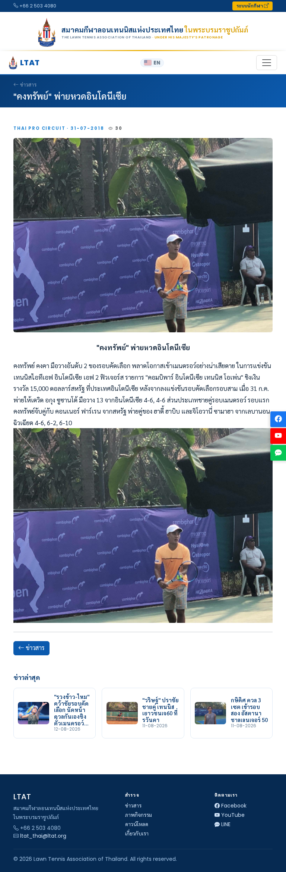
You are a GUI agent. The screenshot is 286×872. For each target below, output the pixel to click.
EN (156, 62)
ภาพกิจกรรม (138, 815)
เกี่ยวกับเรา (137, 833)
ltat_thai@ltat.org (43, 836)
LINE (226, 824)
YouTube (233, 815)
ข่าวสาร (28, 84)
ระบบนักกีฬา (250, 6)
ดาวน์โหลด (136, 824)
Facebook (234, 805)
